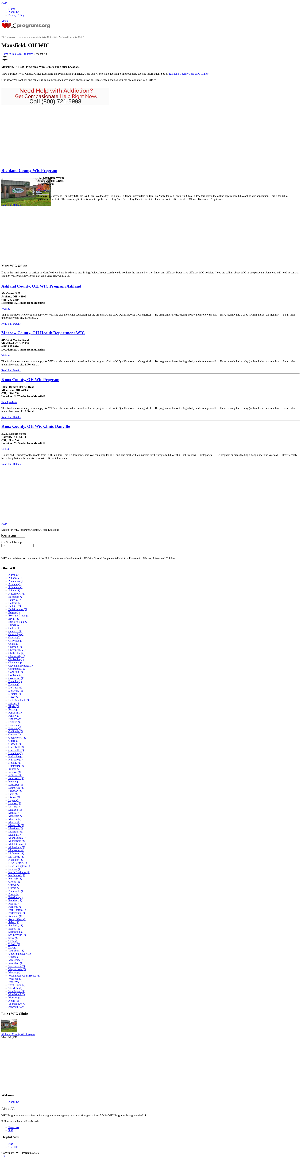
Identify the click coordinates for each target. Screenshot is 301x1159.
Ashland (14, 584)
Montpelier (16, 850)
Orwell (14, 881)
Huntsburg (16, 765)
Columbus (16, 668)
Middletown (17, 844)
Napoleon (15, 859)
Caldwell (15, 631)
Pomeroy (15, 906)
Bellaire (14, 606)
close (5, 2)
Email (4, 402)
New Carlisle (17, 862)
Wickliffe (15, 988)
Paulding (15, 900)
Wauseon (15, 978)
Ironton (14, 768)
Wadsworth (16, 966)
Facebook (13, 1127)
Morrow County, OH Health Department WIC (43, 332)
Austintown (16, 593)
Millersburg (16, 847)
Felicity (14, 715)
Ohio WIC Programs (21, 53)
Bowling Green (18, 615)
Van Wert (15, 959)
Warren (14, 972)
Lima (13, 793)
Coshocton (16, 678)
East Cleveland (18, 700)
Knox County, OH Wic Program (30, 379)
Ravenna (15, 916)
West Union (16, 984)
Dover (13, 696)
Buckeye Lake (18, 621)
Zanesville (16, 1006)
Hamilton (15, 753)
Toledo (14, 944)
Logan (13, 800)
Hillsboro (15, 759)
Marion (14, 822)
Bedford (14, 603)
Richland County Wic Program (29, 170)
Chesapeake (16, 649)
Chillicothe (16, 653)
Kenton (14, 781)
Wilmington (16, 991)
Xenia (13, 1000)
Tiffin (13, 941)
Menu (4, 20)
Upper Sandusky (19, 953)
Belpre (14, 612)
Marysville (16, 825)
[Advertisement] (30, 136)
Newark (14, 869)
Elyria (13, 706)
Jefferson (15, 775)
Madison (15, 809)
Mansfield (15, 815)
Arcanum (15, 581)
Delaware (15, 690)
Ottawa (14, 884)
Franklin (14, 725)
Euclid (13, 709)
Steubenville (17, 934)
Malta (13, 812)
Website (42, 190)
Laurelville (16, 787)
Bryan (13, 618)
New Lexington (19, 866)
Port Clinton (17, 909)
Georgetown (17, 737)
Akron (13, 574)
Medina (14, 834)
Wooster (14, 997)
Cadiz (13, 628)
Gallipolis (15, 731)
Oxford (14, 887)
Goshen (14, 743)
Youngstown (17, 1003)
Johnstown (16, 778)
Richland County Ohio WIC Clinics (189, 73)
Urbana (14, 956)
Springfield (16, 931)
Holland (14, 762)
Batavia (14, 599)
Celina (13, 643)
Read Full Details (11, 205)
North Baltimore (19, 872)
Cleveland (15, 662)
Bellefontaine (17, 609)
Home (11, 8)
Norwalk (15, 878)
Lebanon (15, 790)
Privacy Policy (16, 15)
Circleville (16, 659)
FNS (11, 1143)
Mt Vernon (16, 853)
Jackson (14, 772)
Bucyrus (14, 624)
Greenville (16, 750)
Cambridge (16, 634)
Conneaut (15, 671)
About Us (13, 11)
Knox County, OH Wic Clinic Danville (35, 426)
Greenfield (16, 747)
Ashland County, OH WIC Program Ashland (41, 286)
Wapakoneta (17, 969)
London (14, 803)
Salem (13, 922)
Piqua (13, 903)
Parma (13, 894)
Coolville (15, 675)
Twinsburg (16, 950)
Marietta (14, 819)
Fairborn (15, 712)
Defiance (15, 687)
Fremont (14, 728)
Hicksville (15, 756)
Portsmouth (16, 912)
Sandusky (15, 925)
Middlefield (16, 840)
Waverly (14, 981)
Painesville (16, 891)
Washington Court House (24, 975)
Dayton (14, 684)
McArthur (15, 831)
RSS (10, 1130)
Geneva (14, 734)
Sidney (14, 928)
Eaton (13, 703)
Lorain (14, 806)
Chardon (15, 646)
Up (3, 1155)
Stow (13, 938)
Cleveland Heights (20, 665)
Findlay (14, 718)
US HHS (13, 1146)
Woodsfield (16, 994)
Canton (14, 637)
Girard (13, 740)
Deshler (14, 693)
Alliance (14, 577)
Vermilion (15, 963)
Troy (12, 947)
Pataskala (15, 897)
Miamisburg (16, 837)
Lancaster (15, 784)
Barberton (15, 596)
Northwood (16, 875)
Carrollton (15, 640)
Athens (14, 590)
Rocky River (17, 919)
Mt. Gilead (16, 856)
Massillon (15, 828)
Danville (15, 681)
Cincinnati (16, 656)
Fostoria (14, 721)
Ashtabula (15, 587)
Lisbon (14, 797)
